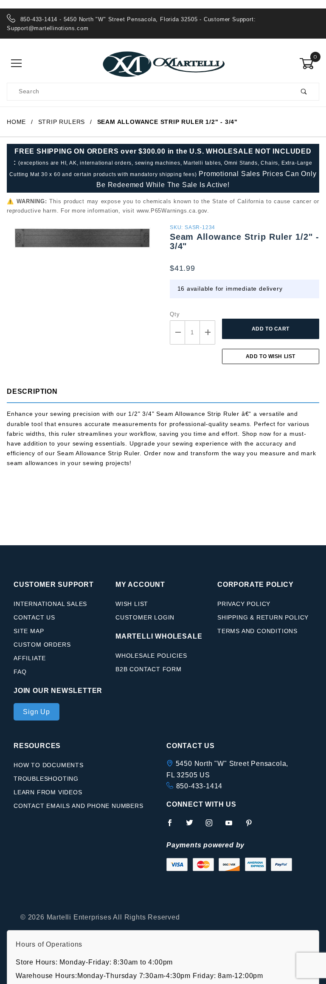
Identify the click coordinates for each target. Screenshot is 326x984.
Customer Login (144, 617)
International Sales (50, 603)
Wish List (131, 603)
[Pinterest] (252, 826)
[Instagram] (212, 826)
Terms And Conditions (257, 631)
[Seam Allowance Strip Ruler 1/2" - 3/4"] (81, 242)
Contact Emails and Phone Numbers (78, 805)
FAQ (20, 671)
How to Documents (49, 765)
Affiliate (30, 658)
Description (32, 391)
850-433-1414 (199, 786)
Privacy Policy (243, 603)
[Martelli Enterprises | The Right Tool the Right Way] (163, 63)
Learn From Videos (48, 792)
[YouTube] (232, 826)
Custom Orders (42, 644)
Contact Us (34, 617)
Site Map (29, 631)
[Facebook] (173, 826)
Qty (175, 314)
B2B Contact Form (148, 669)
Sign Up (36, 711)
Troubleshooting (46, 778)
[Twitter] (193, 826)
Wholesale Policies (151, 655)
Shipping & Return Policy (263, 617)
